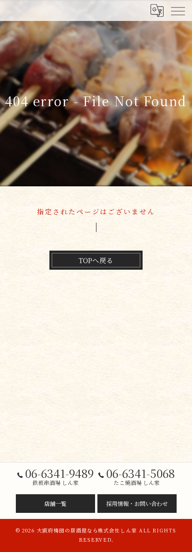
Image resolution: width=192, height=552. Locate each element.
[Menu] (177, 10)
